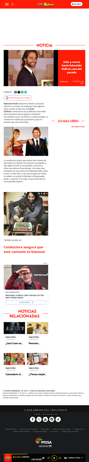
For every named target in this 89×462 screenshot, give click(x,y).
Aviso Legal (45, 429)
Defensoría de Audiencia (22, 431)
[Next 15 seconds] (60, 458)
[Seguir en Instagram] (52, 419)
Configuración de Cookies (70, 431)
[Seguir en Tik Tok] (59, 419)
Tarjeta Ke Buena (10, 429)
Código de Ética (79, 429)
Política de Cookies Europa (61, 429)
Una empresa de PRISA (44, 440)
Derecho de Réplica (40, 431)
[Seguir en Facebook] (33, 419)
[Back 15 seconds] (49, 458)
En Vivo (77, 4)
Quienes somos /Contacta (29, 429)
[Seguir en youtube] (46, 419)
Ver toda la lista (78, 126)
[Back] (43, 458)
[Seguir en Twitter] (39, 419)
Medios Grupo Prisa (44, 446)
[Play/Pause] (54, 458)
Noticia (44, 45)
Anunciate (54, 431)
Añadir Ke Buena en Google (19, 98)
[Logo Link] (46, 4)
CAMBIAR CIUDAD (74, 458)
